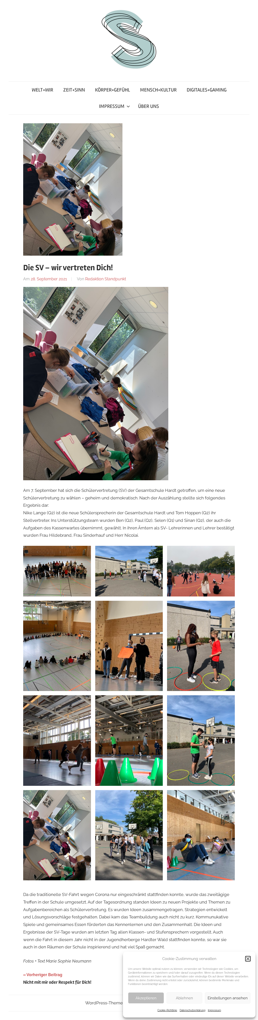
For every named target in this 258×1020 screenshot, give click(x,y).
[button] (247, 958)
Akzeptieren (146, 998)
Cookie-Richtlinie (167, 1010)
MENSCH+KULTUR (158, 90)
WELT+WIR (42, 90)
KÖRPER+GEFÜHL (112, 90)
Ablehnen (184, 998)
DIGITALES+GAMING (207, 90)
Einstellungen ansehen (228, 998)
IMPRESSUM (111, 106)
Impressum (214, 1010)
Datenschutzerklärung (192, 1010)
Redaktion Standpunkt (105, 279)
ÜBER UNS (148, 106)
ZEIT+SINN (74, 90)
